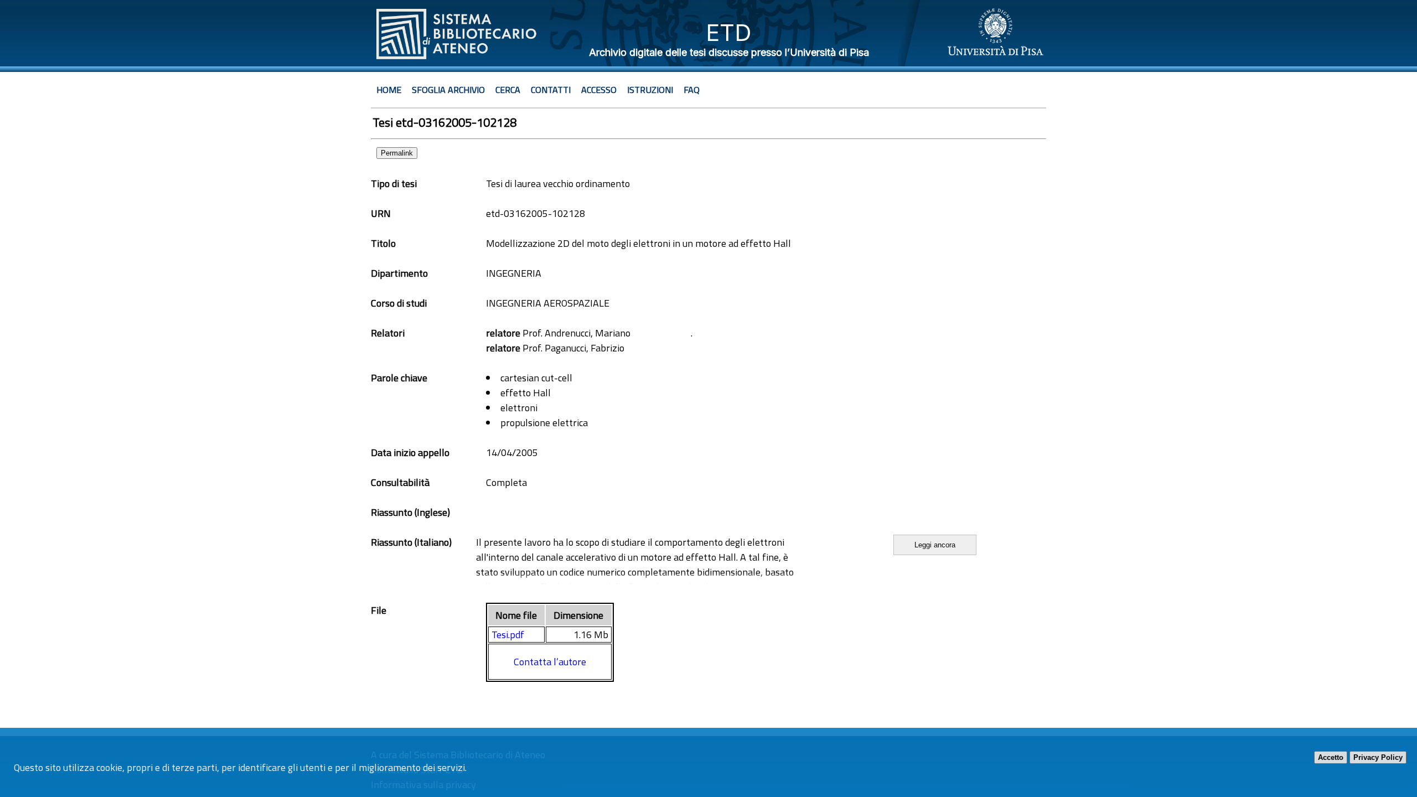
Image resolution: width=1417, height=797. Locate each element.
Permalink (397, 153)
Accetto (1330, 757)
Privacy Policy (1378, 757)
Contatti (551, 89)
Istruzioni (650, 89)
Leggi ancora (934, 545)
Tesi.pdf (508, 634)
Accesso (599, 89)
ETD (729, 32)
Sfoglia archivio (448, 89)
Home (388, 89)
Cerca (507, 89)
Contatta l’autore (550, 661)
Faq (692, 89)
